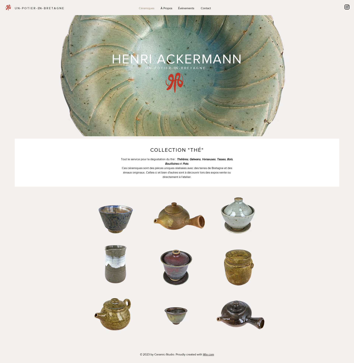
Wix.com (208, 354)
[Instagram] (347, 7)
